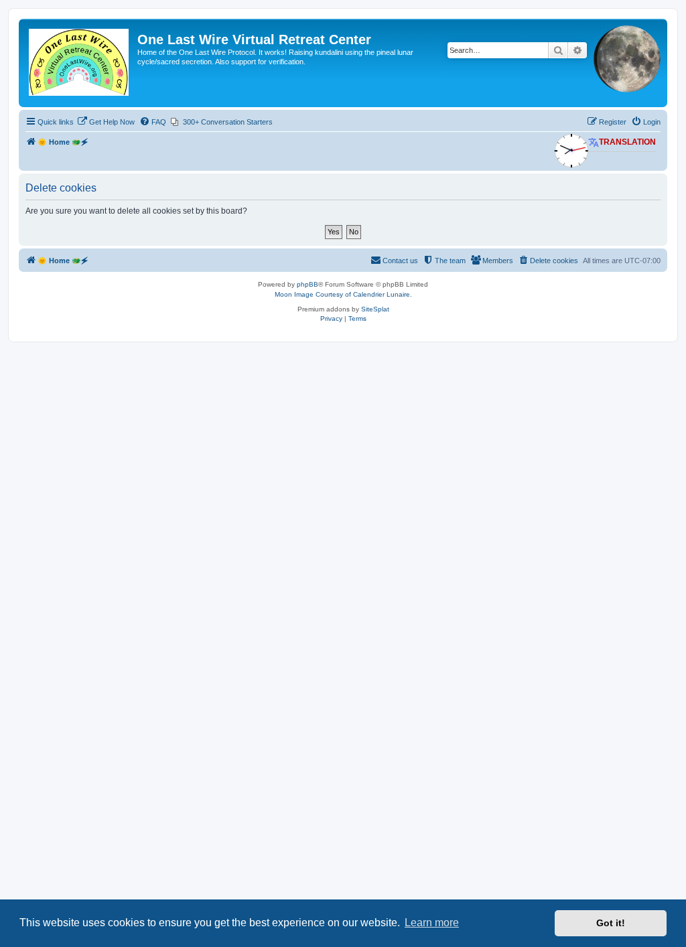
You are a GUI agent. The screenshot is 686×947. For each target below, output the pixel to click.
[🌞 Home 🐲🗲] (79, 63)
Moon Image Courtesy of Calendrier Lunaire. (343, 294)
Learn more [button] (432, 922)
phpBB (307, 284)
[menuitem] (106, 122)
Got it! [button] (610, 923)
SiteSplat (375, 309)
